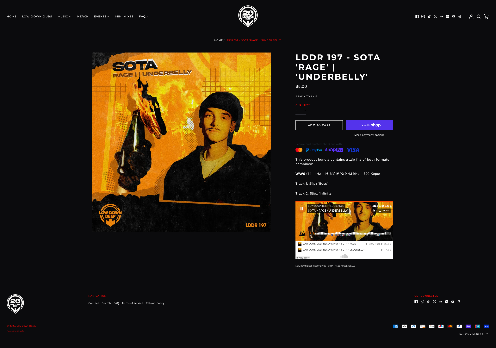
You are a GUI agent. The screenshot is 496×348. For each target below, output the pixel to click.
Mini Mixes (124, 16)
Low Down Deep (25, 326)
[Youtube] (454, 16)
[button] (479, 16)
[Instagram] (423, 16)
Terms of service (132, 303)
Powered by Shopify (15, 331)
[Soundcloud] (441, 16)
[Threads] (460, 16)
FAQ (116, 303)
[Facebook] (417, 16)
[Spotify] (447, 16)
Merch (83, 16)
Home (12, 16)
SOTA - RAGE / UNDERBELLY (341, 266)
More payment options (369, 134)
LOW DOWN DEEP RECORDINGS (310, 266)
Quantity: (303, 105)
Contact (93, 303)
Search (106, 303)
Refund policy (155, 303)
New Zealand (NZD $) (472, 334)
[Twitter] (435, 16)
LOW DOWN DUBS (37, 16)
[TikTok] (429, 16)
